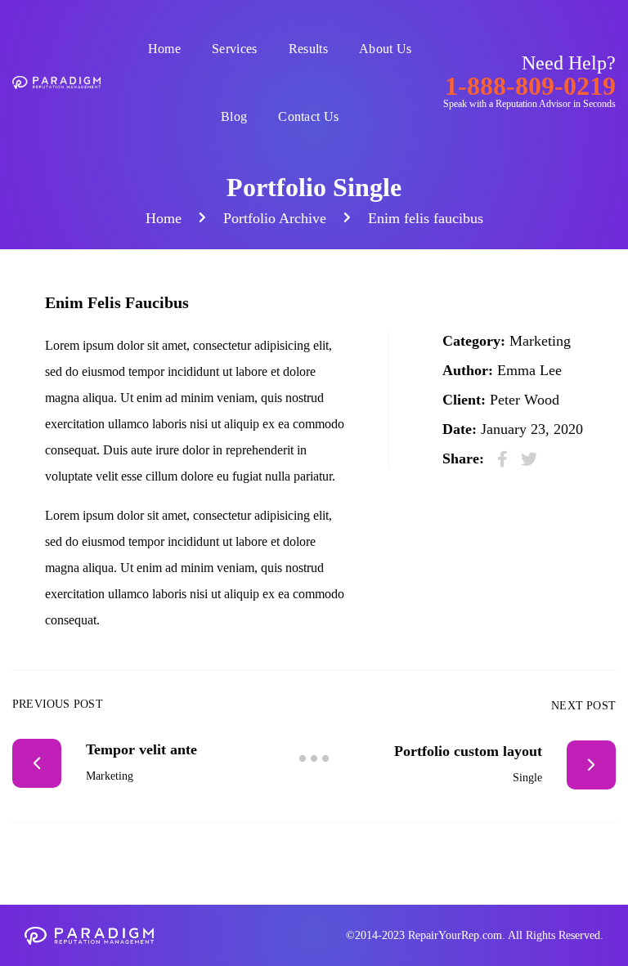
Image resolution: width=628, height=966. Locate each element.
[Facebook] (502, 459)
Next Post (583, 706)
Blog (234, 116)
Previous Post (57, 704)
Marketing (540, 341)
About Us (385, 49)
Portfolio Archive (274, 218)
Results (308, 49)
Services (235, 49)
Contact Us (308, 116)
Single (527, 777)
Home (164, 49)
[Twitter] (529, 459)
